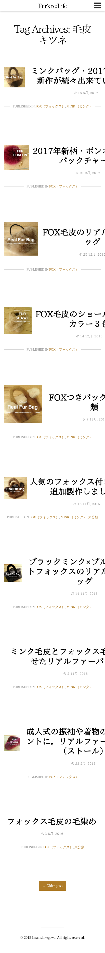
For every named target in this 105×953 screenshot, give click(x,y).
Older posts (52, 886)
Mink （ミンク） (80, 106)
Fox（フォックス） (50, 106)
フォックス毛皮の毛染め (52, 821)
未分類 (93, 517)
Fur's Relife (52, 6)
